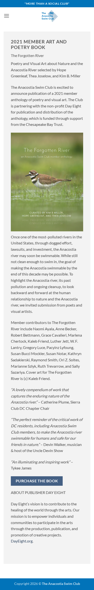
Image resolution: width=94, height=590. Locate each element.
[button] (6, 16)
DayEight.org (22, 541)
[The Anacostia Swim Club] (50, 15)
